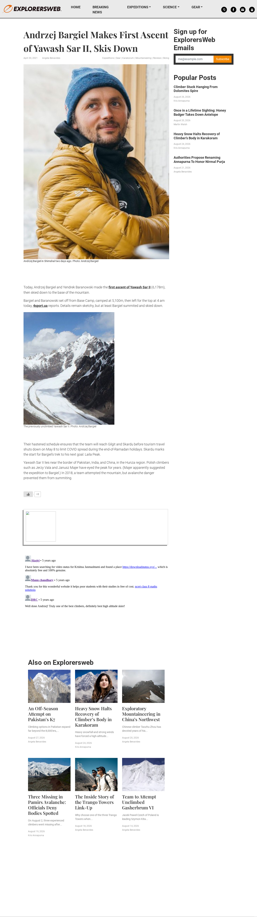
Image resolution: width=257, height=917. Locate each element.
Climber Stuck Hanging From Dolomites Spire (196, 89)
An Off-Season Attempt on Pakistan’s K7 (43, 713)
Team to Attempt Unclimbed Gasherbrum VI (139, 802)
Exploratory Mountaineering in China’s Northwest (141, 713)
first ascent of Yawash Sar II (130, 287)
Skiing (166, 58)
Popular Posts (195, 78)
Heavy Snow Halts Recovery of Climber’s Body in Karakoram (93, 716)
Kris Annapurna (83, 747)
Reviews (157, 58)
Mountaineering (143, 58)
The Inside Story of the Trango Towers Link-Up (94, 802)
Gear (196, 7)
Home (76, 7)
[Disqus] (96, 601)
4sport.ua (40, 306)
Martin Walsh (180, 124)
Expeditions (137, 7)
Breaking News (101, 9)
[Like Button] (28, 494)
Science (170, 7)
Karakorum (128, 58)
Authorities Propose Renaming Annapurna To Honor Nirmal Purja (199, 160)
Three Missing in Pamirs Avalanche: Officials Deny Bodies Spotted (47, 805)
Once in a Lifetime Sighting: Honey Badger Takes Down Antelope (200, 112)
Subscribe (222, 59)
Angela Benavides (51, 58)
